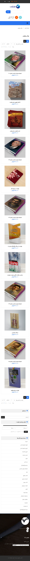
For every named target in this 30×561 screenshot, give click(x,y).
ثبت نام (15, 1)
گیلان (26, 489)
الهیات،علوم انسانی (23, 445)
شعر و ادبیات (25, 455)
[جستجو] (8, 11)
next (1, 47)
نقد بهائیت (25, 506)
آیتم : (12, 18)
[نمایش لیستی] (24, 41)
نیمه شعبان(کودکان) (23, 509)
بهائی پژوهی (20, 28)
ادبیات (26, 441)
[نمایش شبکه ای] (27, 41)
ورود (12, 1)
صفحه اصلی (27, 28)
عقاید (26, 458)
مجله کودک (25, 492)
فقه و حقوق (25, 475)
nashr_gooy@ (27, 531)
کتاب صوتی (25, 482)
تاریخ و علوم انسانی (23, 448)
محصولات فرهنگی (24, 496)
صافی (26, 431)
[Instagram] (28, 528)
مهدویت (25, 502)
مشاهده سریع (15, 58)
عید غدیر (25, 462)
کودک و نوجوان (24, 485)
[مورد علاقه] (20, 17)
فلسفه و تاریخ (24, 479)
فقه (26, 472)
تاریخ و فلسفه (24, 451)
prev (10, 47)
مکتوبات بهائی (24, 499)
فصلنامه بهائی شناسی (23, 468)
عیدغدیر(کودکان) (24, 465)
